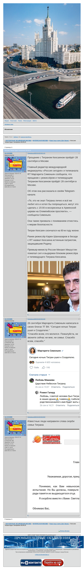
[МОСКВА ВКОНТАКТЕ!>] (31, 566)
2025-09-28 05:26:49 (39, 319)
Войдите (16, 137)
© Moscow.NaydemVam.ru (42, 554)
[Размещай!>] (44, 547)
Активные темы (9, 124)
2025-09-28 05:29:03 (39, 417)
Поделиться (31, 153)
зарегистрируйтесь (26, 137)
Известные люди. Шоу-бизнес (59, 140)
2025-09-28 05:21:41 (39, 153)
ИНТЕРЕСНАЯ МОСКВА (40, 140)
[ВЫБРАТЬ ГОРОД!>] (53, 566)
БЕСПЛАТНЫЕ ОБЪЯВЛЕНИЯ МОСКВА (18, 140)
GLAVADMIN (8, 153)
